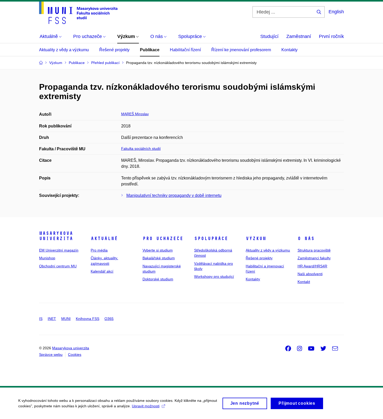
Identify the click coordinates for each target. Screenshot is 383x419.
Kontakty (289, 50)
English (336, 11)
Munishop (47, 258)
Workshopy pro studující (214, 276)
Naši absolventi (310, 274)
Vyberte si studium (158, 250)
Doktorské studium (158, 279)
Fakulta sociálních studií (141, 148)
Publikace (149, 50)
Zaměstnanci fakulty (314, 258)
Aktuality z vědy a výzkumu (64, 50)
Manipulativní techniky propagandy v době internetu (173, 195)
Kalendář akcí (102, 271)
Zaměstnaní (298, 36)
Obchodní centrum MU (58, 266)
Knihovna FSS (87, 319)
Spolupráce (211, 238)
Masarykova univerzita (56, 235)
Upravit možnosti (145, 406)
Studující (269, 36)
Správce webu (51, 354)
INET (52, 319)
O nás (306, 238)
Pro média (99, 250)
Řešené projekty (114, 50)
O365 (109, 319)
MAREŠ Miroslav (135, 114)
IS (40, 319)
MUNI (66, 319)
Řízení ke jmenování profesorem (241, 50)
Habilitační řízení (185, 50)
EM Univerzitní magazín (58, 250)
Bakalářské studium (159, 258)
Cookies (74, 354)
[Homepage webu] (78, 13)
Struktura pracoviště (314, 250)
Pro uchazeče (163, 238)
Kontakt (304, 282)
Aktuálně (104, 238)
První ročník (331, 36)
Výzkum (256, 238)
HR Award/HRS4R (312, 266)
